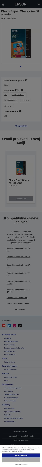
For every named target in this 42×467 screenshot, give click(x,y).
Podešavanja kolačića (21, 464)
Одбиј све (21, 460)
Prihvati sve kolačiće (21, 455)
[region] (21, 456)
